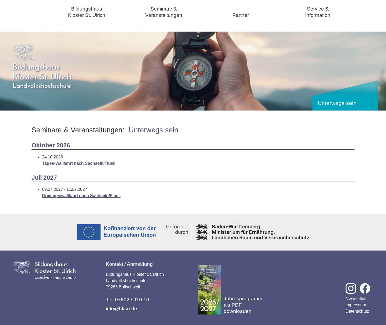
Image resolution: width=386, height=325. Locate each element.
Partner (240, 15)
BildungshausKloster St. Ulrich (86, 12)
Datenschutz (357, 311)
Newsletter (356, 298)
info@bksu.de (121, 308)
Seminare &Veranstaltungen (163, 12)
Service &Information (317, 12)
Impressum (356, 305)
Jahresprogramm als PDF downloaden (243, 305)
